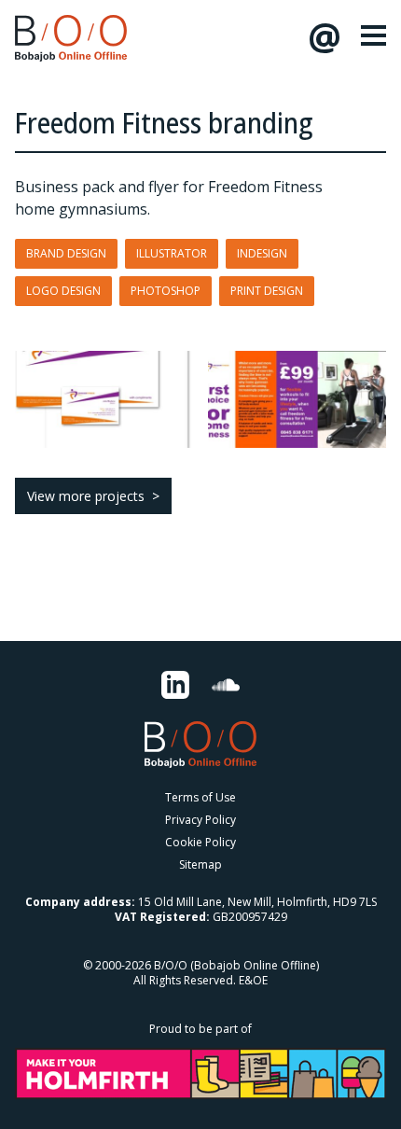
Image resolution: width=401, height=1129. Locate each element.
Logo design (63, 291)
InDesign (262, 253)
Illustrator (171, 253)
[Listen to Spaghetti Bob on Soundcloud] (226, 685)
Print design (266, 291)
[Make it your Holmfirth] (200, 1073)
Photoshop (165, 291)
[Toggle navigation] (373, 35)
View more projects (86, 496)
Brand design (66, 253)
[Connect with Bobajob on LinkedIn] (175, 685)
